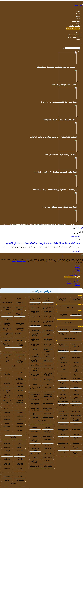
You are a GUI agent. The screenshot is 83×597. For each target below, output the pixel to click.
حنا (48, 384)
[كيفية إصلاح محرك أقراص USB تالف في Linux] (68, 151)
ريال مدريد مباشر (48, 436)
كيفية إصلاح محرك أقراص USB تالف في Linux (61, 155)
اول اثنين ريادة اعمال (76, 299)
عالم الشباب (69, 307)
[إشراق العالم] (78, 5)
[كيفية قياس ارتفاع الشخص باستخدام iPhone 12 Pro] (68, 99)
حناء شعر (35, 379)
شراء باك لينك (76, 411)
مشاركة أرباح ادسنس (74, 26)
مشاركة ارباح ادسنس (63, 299)
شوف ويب (63, 353)
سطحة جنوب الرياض (20, 313)
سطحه (7, 299)
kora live (7, 409)
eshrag (78, 238)
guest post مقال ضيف (35, 395)
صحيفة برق (63, 329)
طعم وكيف (76, 394)
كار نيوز (63, 366)
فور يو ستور (35, 330)
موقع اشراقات (76, 333)
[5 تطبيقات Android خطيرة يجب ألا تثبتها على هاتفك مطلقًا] (68, 64)
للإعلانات (14, 487)
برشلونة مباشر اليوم (7, 356)
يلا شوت (47, 427)
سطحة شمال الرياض (20, 308)
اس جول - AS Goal (7, 401)
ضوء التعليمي (76, 329)
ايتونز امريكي (35, 307)
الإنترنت (78, 14)
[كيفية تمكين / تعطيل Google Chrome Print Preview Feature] (68, 169)
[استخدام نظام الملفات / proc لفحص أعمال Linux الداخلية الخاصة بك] (68, 134)
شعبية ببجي (48, 365)
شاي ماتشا (48, 388)
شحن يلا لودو (48, 360)
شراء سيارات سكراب (7, 318)
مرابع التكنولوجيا (63, 350)
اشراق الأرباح (63, 405)
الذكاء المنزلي (76, 21)
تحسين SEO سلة (63, 315)
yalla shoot (35, 427)
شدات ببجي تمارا (35, 299)
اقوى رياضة (76, 434)
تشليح (20, 318)
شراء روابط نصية (76, 415)
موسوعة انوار (76, 405)
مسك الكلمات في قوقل (76, 345)
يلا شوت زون (20, 480)
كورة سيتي (7, 340)
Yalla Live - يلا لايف (7, 391)
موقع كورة (13, 437)
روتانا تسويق (76, 378)
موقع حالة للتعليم (76, 447)
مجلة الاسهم (76, 357)
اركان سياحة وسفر (69, 338)
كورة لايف (20, 412)
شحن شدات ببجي (47, 355)
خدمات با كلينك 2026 (47, 409)
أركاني (76, 398)
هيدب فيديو (63, 387)
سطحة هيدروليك (7, 302)
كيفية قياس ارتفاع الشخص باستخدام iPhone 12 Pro (59, 102)
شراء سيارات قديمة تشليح (13, 333)
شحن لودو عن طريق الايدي (35, 360)
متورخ (76, 375)
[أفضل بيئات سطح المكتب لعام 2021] (68, 81)
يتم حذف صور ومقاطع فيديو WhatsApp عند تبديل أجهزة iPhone (55, 190)
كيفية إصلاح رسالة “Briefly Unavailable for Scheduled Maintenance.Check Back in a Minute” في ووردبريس (39, 224)
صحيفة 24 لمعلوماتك (74, 35)
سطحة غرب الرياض (7, 308)
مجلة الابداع (63, 378)
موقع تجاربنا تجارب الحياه (35, 409)
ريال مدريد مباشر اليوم (20, 356)
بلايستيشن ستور (48, 368)
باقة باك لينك (76, 314)
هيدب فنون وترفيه (76, 452)
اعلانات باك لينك (48, 417)
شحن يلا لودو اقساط (35, 312)
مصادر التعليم (63, 438)
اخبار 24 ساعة (63, 447)
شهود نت (63, 394)
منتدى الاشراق (76, 429)
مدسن (63, 375)
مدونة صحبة (76, 401)
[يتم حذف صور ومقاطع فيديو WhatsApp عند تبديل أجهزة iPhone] (68, 186)
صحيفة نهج (76, 366)
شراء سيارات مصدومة (7, 329)
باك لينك (78, 23)
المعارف (76, 387)
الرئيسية (78, 11)
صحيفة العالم (63, 452)
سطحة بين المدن (20, 303)
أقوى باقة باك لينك (35, 404)
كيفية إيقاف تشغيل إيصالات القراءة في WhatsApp (60, 207)
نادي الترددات (76, 382)
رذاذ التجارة (63, 390)
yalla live (13, 366)
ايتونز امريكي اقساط (35, 345)
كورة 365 (19, 340)
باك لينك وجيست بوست (76, 438)
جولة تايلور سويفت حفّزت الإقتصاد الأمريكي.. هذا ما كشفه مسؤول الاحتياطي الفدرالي (43, 243)
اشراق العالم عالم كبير (63, 424)
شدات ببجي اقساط (47, 299)
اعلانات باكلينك (41, 421)
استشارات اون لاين (63, 382)
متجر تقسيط (35, 321)
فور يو (35, 349)
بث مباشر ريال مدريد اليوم (7, 344)
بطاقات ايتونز (35, 365)
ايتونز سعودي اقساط (48, 312)
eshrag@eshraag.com (19, 261)
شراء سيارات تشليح (20, 324)
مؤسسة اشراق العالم (74, 37)
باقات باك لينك (63, 415)
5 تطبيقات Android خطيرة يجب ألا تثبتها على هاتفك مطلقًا (57, 67)
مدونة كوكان (63, 362)
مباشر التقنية (63, 398)
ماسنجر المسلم (69, 322)
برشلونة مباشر (35, 431)
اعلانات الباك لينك (63, 419)
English (77, 32)
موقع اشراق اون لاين (63, 333)
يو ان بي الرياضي (63, 443)
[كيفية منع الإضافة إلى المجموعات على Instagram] (68, 116)
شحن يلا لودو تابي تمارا (35, 339)
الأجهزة (78, 18)
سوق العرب (47, 399)
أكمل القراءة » (76, 251)
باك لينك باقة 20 (35, 399)
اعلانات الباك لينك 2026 (63, 430)
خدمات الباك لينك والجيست (48, 395)
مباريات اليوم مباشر (48, 431)
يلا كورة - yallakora (7, 396)
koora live (7, 383)
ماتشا (35, 384)
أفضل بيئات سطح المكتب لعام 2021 (64, 85)
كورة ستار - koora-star (7, 373)
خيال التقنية (75, 353)
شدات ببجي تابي (35, 304)
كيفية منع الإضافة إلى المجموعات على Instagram (60, 120)
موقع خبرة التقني (76, 370)
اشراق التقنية (63, 345)
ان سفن (76, 350)
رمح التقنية (76, 390)
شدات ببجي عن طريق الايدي (35, 334)
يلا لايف (13, 349)
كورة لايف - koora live (20, 458)
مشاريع (35, 413)
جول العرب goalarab (20, 344)
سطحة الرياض (19, 299)
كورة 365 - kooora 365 (19, 401)
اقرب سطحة (7, 313)
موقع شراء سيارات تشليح (7, 324)
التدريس (76, 424)
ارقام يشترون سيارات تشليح (20, 329)
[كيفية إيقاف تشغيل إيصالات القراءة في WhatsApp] (68, 204)
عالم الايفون (76, 362)
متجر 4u (47, 334)
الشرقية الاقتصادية (63, 358)
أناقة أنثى (63, 369)
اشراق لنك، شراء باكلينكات (76, 419)
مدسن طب (63, 434)
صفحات (78, 39)
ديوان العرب (47, 413)
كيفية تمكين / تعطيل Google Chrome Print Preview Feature (55, 172)
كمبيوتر (78, 16)
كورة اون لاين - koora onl (20, 396)
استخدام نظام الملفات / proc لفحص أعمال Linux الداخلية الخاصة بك (53, 137)
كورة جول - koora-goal (19, 378)
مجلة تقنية (76, 443)
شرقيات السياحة (63, 401)
